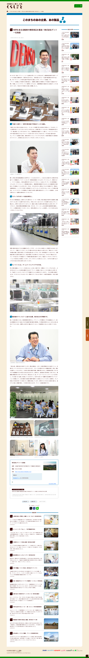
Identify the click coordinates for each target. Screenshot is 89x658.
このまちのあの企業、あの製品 (15, 11)
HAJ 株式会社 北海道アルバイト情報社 (14, 650)
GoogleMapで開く (52, 483)
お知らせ (87, 335)
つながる (87, 323)
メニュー (78, 5)
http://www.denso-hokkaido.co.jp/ (23, 471)
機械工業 (34, 501)
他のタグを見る (42, 501)
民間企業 (26, 501)
